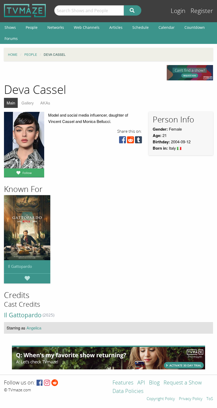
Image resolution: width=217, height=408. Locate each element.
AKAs (45, 103)
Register (202, 11)
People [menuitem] (32, 27)
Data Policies (127, 391)
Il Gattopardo (20, 266)
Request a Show (183, 383)
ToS (209, 399)
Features (122, 383)
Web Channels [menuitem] (87, 27)
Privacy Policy (190, 399)
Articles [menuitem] (116, 27)
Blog (154, 383)
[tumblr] (138, 141)
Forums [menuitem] (11, 38)
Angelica (33, 328)
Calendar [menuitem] (167, 27)
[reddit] (130, 141)
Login (178, 11)
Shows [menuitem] (10, 27)
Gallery (27, 103)
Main (11, 103)
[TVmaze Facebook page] (40, 383)
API (141, 383)
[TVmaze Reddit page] (54, 383)
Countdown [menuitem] (194, 27)
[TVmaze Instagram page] (47, 383)
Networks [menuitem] (55, 27)
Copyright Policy (161, 399)
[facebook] (122, 141)
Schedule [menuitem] (140, 27)
